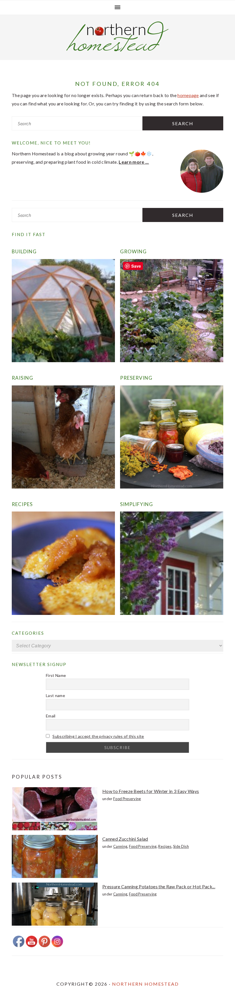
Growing (133, 251)
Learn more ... (134, 162)
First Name (56, 675)
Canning (120, 846)
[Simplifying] (171, 613)
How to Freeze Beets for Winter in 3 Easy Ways (150, 791)
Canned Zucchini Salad (125, 838)
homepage (188, 95)
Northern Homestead (145, 984)
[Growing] (171, 360)
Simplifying (136, 504)
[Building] (63, 360)
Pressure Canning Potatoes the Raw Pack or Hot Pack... (158, 886)
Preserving (136, 378)
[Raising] (63, 486)
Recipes (22, 504)
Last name (55, 695)
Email (51, 715)
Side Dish (181, 846)
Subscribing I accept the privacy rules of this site (98, 736)
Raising (22, 378)
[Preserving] (171, 486)
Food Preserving (127, 798)
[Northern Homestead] (117, 50)
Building (24, 251)
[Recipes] (63, 613)
